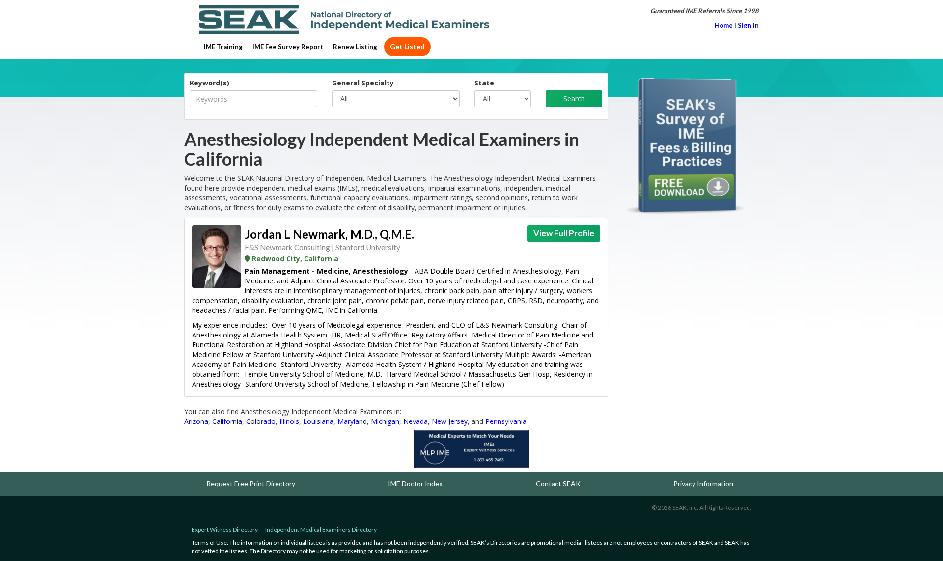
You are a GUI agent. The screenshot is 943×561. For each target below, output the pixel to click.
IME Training (223, 47)
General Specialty (363, 82)
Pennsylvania (506, 421)
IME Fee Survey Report (287, 47)
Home (724, 25)
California (227, 421)
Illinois (289, 421)
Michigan (385, 421)
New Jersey (450, 421)
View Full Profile (563, 233)
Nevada (415, 421)
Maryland (352, 421)
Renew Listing (355, 47)
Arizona (196, 421)
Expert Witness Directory (225, 529)
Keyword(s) (209, 82)
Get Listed (407, 46)
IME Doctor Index (415, 483)
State (484, 82)
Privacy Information (703, 483)
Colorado (261, 421)
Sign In (748, 25)
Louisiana (318, 421)
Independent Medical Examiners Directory (321, 529)
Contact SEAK (558, 483)
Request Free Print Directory (250, 483)
